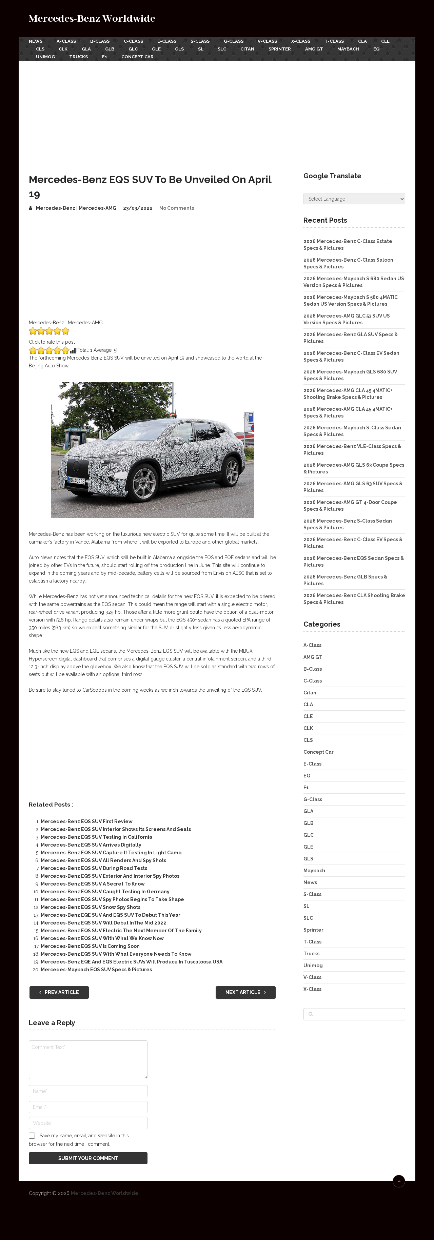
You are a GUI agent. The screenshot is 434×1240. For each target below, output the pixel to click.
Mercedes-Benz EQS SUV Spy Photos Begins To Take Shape (112, 899)
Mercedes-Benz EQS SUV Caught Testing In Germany (105, 891)
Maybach (348, 49)
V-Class (267, 41)
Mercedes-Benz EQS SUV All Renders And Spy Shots (103, 860)
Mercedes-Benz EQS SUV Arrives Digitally (91, 845)
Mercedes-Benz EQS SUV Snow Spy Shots (90, 907)
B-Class (100, 41)
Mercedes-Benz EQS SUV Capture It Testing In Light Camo (111, 852)
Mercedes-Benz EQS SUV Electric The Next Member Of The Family (121, 930)
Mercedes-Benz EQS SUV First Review (87, 821)
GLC (133, 49)
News (35, 41)
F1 (104, 56)
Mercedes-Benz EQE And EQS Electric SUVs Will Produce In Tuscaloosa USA (131, 961)
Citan (247, 49)
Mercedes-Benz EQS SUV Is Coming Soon (90, 946)
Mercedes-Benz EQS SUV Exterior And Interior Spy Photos (110, 876)
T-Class (334, 41)
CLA (362, 41)
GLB (109, 49)
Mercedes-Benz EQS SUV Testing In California (96, 837)
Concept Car (137, 56)
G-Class (233, 41)
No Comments (176, 208)
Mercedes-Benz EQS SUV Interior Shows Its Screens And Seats (116, 829)
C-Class (133, 41)
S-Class (200, 41)
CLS (40, 49)
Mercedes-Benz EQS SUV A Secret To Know (93, 884)
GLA (86, 49)
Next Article (243, 992)
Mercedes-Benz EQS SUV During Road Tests (94, 868)
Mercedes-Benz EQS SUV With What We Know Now (102, 938)
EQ (376, 49)
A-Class (66, 41)
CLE (385, 41)
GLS (179, 49)
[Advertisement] (217, 111)
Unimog (45, 56)
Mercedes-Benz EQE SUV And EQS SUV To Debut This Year (110, 915)
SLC (222, 49)
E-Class (166, 41)
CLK (63, 49)
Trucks (78, 56)
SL (200, 49)
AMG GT (314, 49)
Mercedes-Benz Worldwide (92, 18)
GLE (156, 49)
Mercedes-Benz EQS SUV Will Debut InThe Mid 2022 (103, 923)
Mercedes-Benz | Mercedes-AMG (76, 208)
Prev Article (61, 992)
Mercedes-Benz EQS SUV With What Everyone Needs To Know (116, 954)
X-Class (300, 41)
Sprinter (280, 49)
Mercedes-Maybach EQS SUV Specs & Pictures (96, 969)
